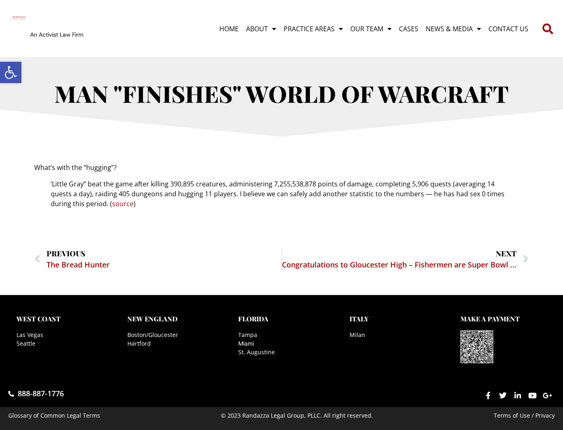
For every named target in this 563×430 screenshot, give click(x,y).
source (123, 203)
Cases (408, 28)
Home (229, 28)
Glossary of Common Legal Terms (54, 415)
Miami (246, 343)
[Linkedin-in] (517, 395)
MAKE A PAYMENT (490, 318)
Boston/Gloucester (152, 335)
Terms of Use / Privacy (524, 415)
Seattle (25, 343)
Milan (357, 335)
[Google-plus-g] (547, 395)
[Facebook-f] (488, 395)
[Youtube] (532, 395)
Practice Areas (309, 28)
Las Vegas (29, 335)
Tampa (247, 335)
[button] (10, 72)
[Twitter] (502, 395)
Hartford (139, 343)
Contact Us (508, 28)
